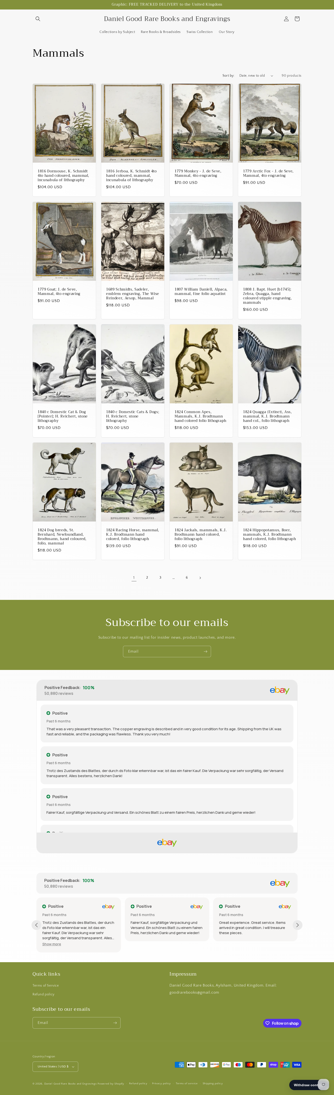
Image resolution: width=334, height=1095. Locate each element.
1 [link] (134, 577)
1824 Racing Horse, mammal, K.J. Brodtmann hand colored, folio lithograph (132, 535)
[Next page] (200, 578)
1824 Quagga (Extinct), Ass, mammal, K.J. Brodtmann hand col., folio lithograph (267, 416)
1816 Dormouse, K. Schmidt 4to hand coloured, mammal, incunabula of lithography (63, 175)
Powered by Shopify (111, 1083)
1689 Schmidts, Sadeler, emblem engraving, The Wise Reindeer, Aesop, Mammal (132, 294)
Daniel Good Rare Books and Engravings (70, 1083)
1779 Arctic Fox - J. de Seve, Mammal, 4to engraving (268, 173)
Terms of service (187, 1083)
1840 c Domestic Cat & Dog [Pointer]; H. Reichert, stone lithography (63, 416)
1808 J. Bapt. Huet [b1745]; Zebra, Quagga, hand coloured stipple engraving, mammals (267, 296)
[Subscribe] (205, 651)
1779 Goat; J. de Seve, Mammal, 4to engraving (59, 291)
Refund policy (44, 994)
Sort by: (228, 76)
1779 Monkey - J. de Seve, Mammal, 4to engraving (198, 173)
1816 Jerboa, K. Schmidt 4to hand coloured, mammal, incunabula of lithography (131, 175)
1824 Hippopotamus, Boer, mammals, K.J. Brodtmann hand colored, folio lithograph (269, 535)
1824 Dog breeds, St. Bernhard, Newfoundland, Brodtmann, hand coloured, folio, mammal (62, 537)
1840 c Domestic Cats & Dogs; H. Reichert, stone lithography (132, 416)
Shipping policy (213, 1083)
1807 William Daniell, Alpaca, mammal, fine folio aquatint (201, 291)
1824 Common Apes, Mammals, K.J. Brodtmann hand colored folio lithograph (200, 416)
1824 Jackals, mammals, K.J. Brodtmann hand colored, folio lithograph (201, 535)
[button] (38, 18)
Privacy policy (161, 1083)
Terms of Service (46, 986)
